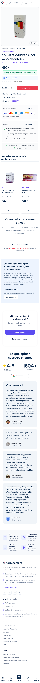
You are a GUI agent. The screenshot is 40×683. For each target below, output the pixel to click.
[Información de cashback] (35, 72)
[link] (21, 49)
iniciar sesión (13, 248)
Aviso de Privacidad (9, 654)
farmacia (5, 48)
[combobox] (13, 88)
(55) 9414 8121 (10, 606)
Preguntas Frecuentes (10, 629)
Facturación (7, 667)
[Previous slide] (32, 157)
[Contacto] (26, 2)
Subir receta (20, 332)
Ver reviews (10, 297)
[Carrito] (31, 2)
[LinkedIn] (15, 593)
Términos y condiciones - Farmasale (15, 660)
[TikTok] (20, 593)
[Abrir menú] (36, 2)
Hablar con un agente (20, 339)
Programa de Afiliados (10, 641)
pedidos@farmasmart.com (14, 610)
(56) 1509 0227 (10, 603)
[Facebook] (4, 593)
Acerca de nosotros (9, 626)
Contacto (6, 632)
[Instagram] (10, 593)
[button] (14, 3)
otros (12, 48)
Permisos (6, 663)
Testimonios (7, 635)
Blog (4, 644)
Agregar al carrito (27, 88)
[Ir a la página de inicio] (2, 3)
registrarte (24, 248)
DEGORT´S (16, 101)
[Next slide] (37, 157)
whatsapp (21, 284)
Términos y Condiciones (11, 657)
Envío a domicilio (8, 638)
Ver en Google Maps (11, 587)
